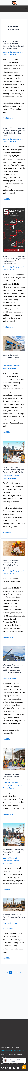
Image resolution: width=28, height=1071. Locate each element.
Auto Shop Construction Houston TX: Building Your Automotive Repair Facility (13, 469)
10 (20, 972)
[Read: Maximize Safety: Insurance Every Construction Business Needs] (14, 904)
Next (14, 975)
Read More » (8, 118)
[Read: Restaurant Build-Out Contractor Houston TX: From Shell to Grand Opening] (14, 549)
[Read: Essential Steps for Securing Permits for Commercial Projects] (14, 834)
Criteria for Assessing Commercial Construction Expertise (12, 776)
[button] (26, 8)
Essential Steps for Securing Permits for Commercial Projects (13, 852)
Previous (14, 969)
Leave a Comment (10, 783)
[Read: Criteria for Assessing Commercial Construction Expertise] (14, 759)
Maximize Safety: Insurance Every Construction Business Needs (14, 917)
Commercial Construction (12, 52)
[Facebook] (2, 1068)
